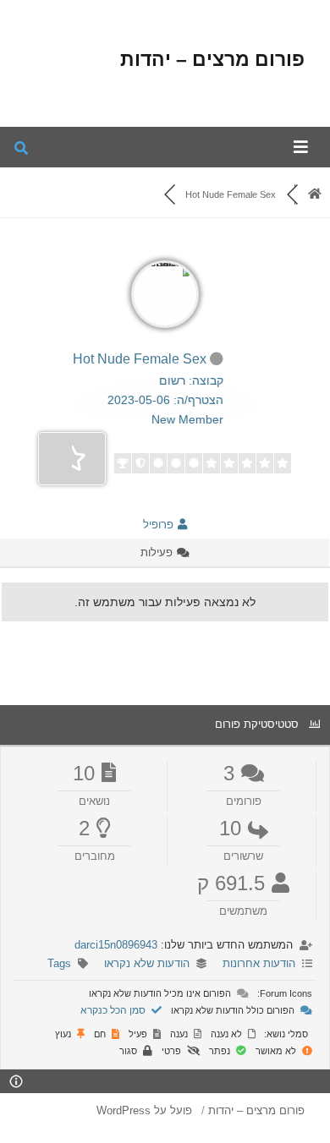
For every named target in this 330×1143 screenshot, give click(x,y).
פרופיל (160, 524)
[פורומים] (315, 194)
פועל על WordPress (144, 1110)
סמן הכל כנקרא (114, 1010)
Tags (59, 963)
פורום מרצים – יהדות (212, 59)
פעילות (158, 552)
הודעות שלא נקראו (147, 963)
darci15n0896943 (115, 944)
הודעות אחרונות (259, 963)
